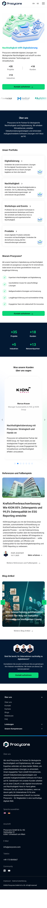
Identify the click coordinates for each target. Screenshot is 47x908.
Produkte (9, 231)
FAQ (6, 719)
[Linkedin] (4, 871)
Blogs (7, 712)
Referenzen (9, 716)
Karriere (8, 709)
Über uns (8, 702)
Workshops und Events (16, 206)
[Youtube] (9, 871)
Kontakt (8, 706)
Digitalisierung (12, 161)
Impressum (7, 881)
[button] (2, 420)
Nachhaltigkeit (12, 183)
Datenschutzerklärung (19, 881)
